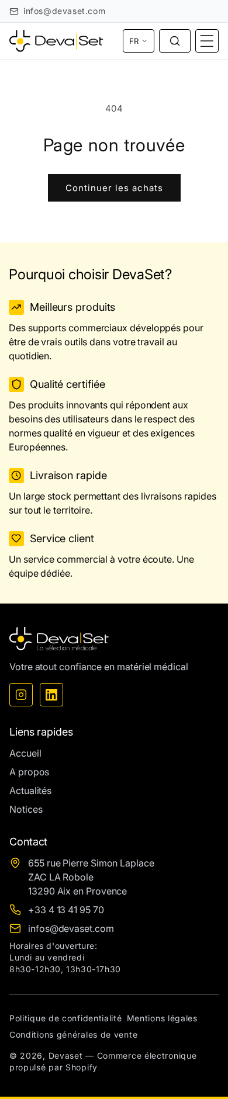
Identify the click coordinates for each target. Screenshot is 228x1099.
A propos (29, 772)
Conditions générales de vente (73, 1034)
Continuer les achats (114, 187)
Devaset (66, 1055)
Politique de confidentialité (65, 1018)
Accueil (25, 753)
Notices (25, 809)
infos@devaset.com (64, 11)
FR (134, 41)
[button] (175, 41)
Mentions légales (162, 1018)
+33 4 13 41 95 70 (66, 910)
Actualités (30, 790)
